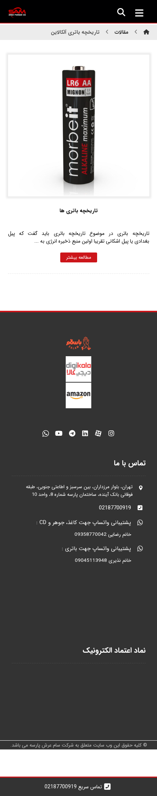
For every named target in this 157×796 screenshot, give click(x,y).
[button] (139, 13)
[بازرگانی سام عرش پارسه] (17, 13)
